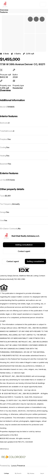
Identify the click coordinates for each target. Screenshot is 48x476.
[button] (13, 33)
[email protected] (6, 279)
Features (4, 12)
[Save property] (36, 19)
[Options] (30, 19)
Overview (4, 10)
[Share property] (42, 19)
